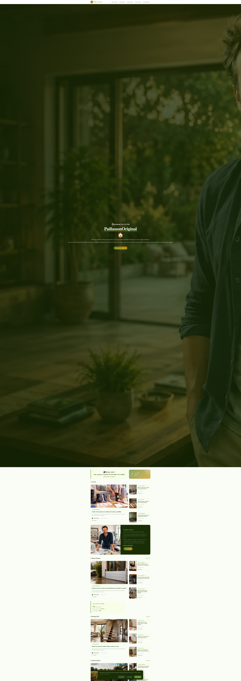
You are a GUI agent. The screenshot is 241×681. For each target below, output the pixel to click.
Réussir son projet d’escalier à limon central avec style (105, 646)
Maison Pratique (146, 2)
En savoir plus (128, 548)
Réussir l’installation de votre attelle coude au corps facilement (143, 564)
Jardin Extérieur (130, 2)
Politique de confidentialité (104, 673)
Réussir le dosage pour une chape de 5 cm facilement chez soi (143, 488)
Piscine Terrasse (138, 2)
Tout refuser (121, 677)
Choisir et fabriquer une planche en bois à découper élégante (143, 502)
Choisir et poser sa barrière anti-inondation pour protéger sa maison (109, 588)
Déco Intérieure (114, 2)
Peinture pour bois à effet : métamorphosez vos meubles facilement (142, 623)
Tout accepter (137, 677)
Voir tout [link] (147, 558)
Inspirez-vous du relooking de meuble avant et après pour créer (143, 650)
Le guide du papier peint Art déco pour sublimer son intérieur (143, 516)
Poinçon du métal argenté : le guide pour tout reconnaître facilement (143, 591)
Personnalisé (129, 677)
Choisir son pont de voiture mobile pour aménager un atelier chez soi (143, 578)
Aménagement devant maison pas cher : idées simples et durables (143, 667)
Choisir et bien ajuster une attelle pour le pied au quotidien (106, 512)
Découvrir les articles (119, 248)
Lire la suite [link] (94, 520)
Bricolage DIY (122, 2)
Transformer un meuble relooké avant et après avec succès (143, 637)
